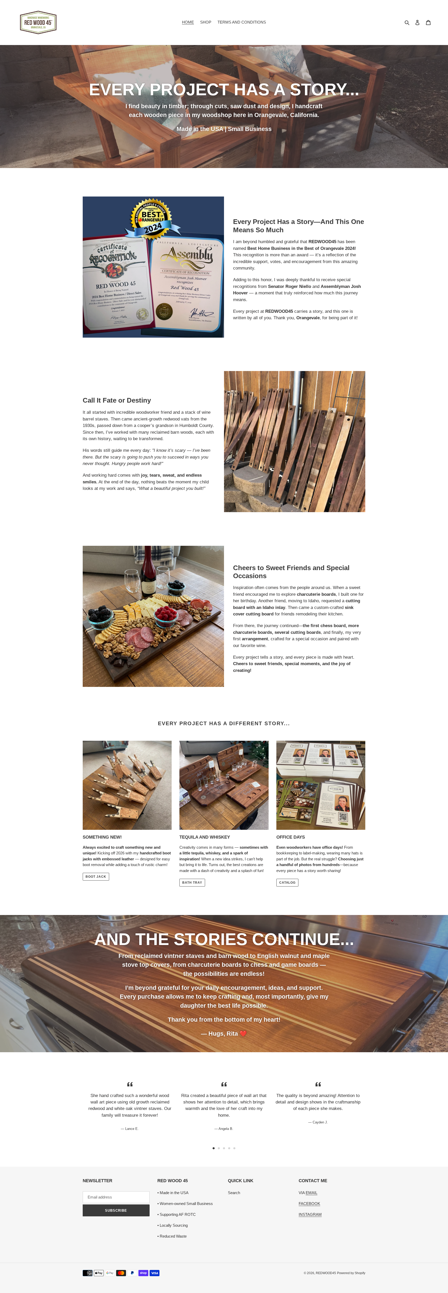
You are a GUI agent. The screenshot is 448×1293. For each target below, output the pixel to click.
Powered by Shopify (351, 1273)
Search (234, 1192)
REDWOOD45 (326, 1273)
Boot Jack (96, 876)
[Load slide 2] (218, 1148)
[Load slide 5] (234, 1148)
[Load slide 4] (229, 1148)
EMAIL (311, 1192)
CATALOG (287, 882)
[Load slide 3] (224, 1148)
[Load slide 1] (213, 1148)
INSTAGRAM (310, 1214)
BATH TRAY (192, 882)
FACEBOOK (309, 1203)
